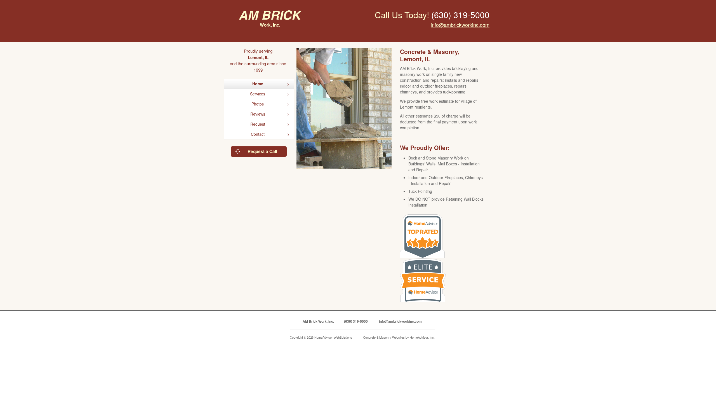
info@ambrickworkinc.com (460, 24)
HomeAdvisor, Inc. (422, 337)
